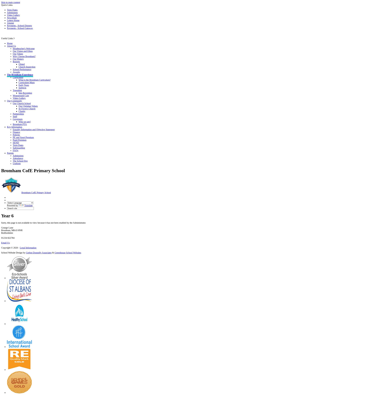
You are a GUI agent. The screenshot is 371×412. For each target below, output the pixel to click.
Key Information (14, 127)
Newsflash (12, 18)
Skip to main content (10, 2)
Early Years (24, 85)
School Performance (22, 69)
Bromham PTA (20, 124)
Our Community (14, 101)
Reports (16, 61)
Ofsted (22, 64)
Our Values (18, 54)
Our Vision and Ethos (23, 51)
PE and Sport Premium (23, 137)
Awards (16, 72)
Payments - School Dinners (19, 25)
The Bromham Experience (20, 74)
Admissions (12, 12)
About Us (11, 46)
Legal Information (28, 248)
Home (10, 43)
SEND (16, 142)
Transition (17, 90)
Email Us (5, 243)
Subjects (22, 88)
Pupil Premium (19, 140)
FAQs (15, 150)
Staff (15, 116)
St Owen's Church (27, 108)
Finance (16, 132)
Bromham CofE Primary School (36, 192)
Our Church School (22, 103)
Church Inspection (27, 67)
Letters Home (13, 20)
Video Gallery (13, 15)
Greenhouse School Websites (67, 252)
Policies (16, 135)
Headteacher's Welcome (24, 48)
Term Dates (12, 10)
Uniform (17, 163)
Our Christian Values (28, 106)
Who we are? (25, 121)
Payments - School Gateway (20, 28)
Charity (22, 111)
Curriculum (18, 77)
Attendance (18, 158)
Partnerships (18, 114)
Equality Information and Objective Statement (34, 129)
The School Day (20, 161)
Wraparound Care (21, 95)
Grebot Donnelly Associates (39, 252)
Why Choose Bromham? (24, 56)
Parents (10, 153)
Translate (28, 205)
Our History (18, 59)
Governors (17, 119)
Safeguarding (19, 148)
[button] (14, 38)
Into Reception (25, 93)
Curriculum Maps (27, 82)
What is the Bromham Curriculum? (35, 80)
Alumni (10, 23)
